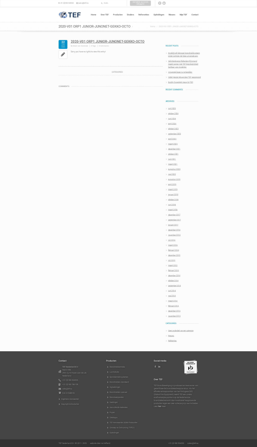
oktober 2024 (173, 114)
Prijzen (112, 412)
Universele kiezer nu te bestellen (180, 72)
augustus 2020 (174, 169)
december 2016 (174, 230)
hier (159, 406)
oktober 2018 (173, 200)
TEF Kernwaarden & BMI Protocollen (123, 423)
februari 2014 (173, 306)
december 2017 (174, 215)
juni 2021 (172, 159)
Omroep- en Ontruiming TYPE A (122, 428)
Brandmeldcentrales (117, 367)
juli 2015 (171, 260)
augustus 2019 (174, 179)
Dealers (130, 15)
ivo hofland (105, 443)
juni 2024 (172, 119)
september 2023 (174, 134)
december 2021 (174, 149)
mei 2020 (172, 174)
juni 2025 (172, 109)
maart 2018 (172, 210)
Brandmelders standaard (119, 382)
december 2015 (174, 255)
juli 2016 (171, 240)
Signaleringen (115, 387)
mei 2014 (172, 296)
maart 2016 (172, 245)
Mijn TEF (183, 15)
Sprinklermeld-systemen (119, 377)
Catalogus (113, 417)
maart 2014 (172, 301)
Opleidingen (158, 15)
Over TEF (105, 15)
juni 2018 (172, 205)
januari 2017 (173, 225)
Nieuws (172, 15)
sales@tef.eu (83, 3)
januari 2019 (173, 195)
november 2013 (174, 316)
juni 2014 (172, 291)
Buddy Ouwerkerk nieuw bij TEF (180, 82)
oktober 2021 (173, 154)
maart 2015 (172, 265)
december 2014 (174, 276)
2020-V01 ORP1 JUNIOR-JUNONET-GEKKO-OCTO (178, 26)
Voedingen (114, 402)
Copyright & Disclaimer (70, 404)
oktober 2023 (173, 129)
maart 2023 (172, 144)
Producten (118, 15)
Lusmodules (114, 372)
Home (93, 15)
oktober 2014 (173, 281)
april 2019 (172, 184)
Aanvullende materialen (119, 407)
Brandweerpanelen (117, 397)
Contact (194, 15)
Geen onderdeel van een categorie (180, 331)
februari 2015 (173, 271)
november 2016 (174, 235)
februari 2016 (173, 250)
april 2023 (172, 139)
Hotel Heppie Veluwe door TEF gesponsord (184, 77)
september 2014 (174, 286)
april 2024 (172, 124)
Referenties (143, 15)
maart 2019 (172, 190)
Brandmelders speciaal (118, 392)
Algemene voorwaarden (70, 399)
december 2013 (174, 311)
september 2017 (174, 220)
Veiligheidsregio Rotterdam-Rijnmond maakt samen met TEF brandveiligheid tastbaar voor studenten (183, 64)
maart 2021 (172, 164)
